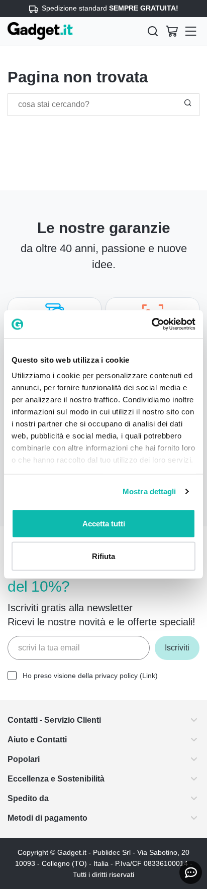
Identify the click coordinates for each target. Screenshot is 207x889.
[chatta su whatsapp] (190, 872)
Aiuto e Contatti (41, 739)
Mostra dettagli (149, 491)
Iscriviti (175, 647)
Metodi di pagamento (53, 818)
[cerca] (153, 31)
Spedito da (30, 798)
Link (158, 676)
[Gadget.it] (40, 31)
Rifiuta (103, 556)
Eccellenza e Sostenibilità (61, 779)
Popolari (25, 759)
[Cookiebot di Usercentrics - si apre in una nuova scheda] (151, 324)
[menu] (191, 31)
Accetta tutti (103, 523)
